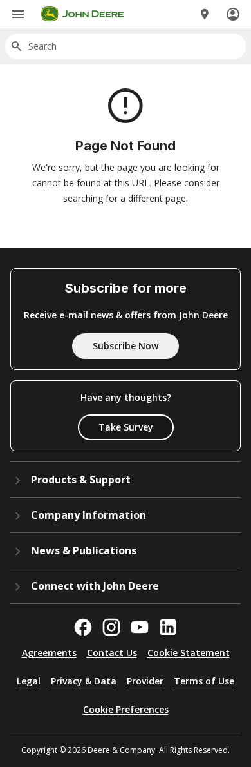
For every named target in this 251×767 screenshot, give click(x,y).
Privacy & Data (83, 681)
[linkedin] (168, 627)
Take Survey (125, 427)
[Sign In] (233, 14)
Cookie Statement (188, 652)
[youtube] (140, 627)
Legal (29, 681)
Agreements (49, 652)
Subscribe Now (125, 346)
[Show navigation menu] (18, 14)
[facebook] (83, 627)
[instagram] (111, 627)
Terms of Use (204, 681)
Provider (145, 681)
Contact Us (112, 652)
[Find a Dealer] (204, 14)
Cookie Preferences (126, 709)
